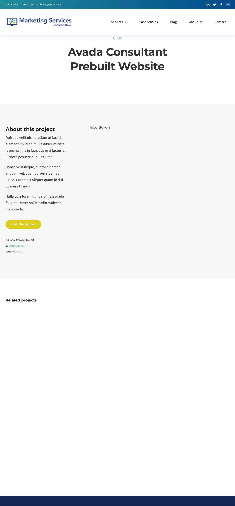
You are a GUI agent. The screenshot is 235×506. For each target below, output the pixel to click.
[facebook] (221, 4)
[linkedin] (208, 4)
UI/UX (117, 38)
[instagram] (228, 4)
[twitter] (214, 4)
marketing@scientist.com (48, 4)
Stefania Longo (17, 245)
